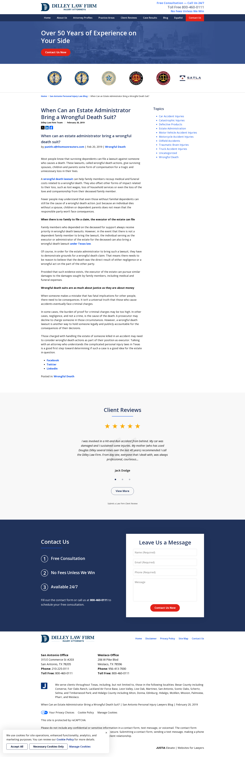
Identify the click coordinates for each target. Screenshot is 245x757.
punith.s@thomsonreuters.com (64, 146)
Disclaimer (151, 638)
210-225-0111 (60, 669)
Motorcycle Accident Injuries (176, 136)
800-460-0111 (193, 7)
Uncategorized (168, 153)
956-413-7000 (117, 669)
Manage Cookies (107, 712)
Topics (158, 108)
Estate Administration (172, 128)
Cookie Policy (86, 712)
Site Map (183, 638)
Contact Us (195, 17)
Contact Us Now (55, 52)
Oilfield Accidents (169, 140)
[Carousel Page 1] (115, 479)
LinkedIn (52, 368)
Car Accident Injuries (171, 116)
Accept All (17, 746)
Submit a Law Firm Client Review (123, 503)
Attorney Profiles (82, 17)
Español (178, 17)
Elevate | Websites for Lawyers (180, 747)
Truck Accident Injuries (173, 149)
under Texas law (80, 243)
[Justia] (44, 686)
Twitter (51, 364)
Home (47, 17)
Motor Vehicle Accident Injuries (178, 132)
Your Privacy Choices (61, 712)
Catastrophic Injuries (172, 120)
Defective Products (170, 124)
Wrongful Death (115, 146)
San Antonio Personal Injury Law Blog (69, 96)
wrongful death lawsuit (58, 179)
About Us (62, 17)
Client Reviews (129, 17)
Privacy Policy (167, 638)
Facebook (53, 360)
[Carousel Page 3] (129, 479)
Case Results (150, 17)
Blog (165, 17)
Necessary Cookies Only (48, 746)
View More (122, 491)
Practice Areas (107, 17)
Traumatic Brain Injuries (174, 144)
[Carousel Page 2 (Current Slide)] (122, 479)
